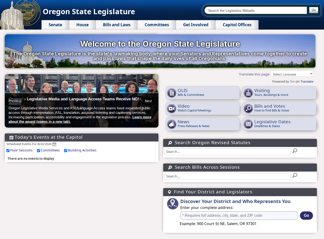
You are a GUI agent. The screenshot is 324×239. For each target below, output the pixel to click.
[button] (313, 10)
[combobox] (255, 10)
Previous (15, 100)
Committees (50, 150)
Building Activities (82, 150)
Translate (307, 81)
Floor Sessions (21, 150)
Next (148, 100)
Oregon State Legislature (89, 11)
